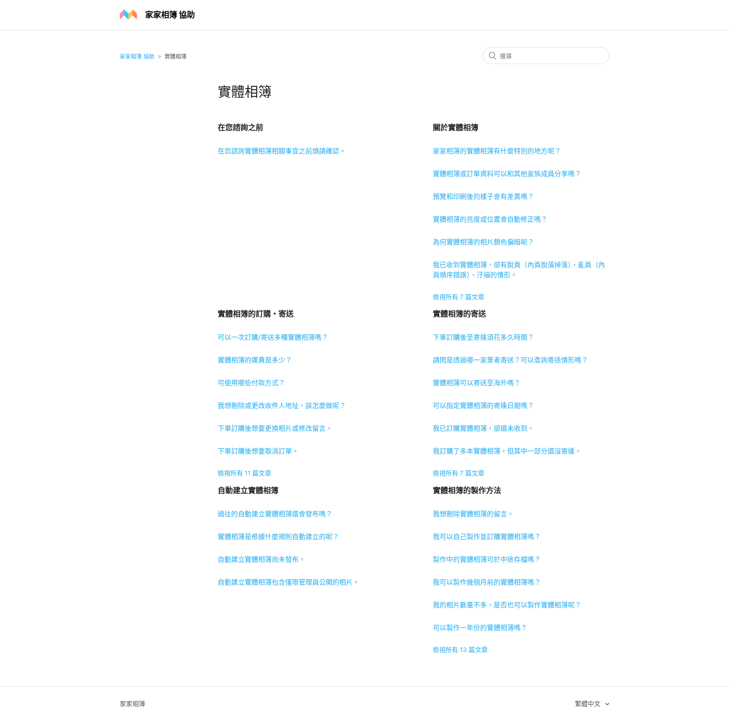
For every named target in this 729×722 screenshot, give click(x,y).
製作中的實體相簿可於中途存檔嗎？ (487, 559)
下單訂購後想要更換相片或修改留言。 (275, 428)
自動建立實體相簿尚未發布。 (261, 559)
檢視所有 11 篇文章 (244, 473)
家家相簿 (132, 704)
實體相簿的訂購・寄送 (256, 313)
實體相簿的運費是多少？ (255, 360)
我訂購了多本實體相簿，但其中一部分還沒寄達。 (507, 451)
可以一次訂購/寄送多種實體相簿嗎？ (273, 337)
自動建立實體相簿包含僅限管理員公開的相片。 (288, 582)
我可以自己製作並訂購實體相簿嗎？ (487, 536)
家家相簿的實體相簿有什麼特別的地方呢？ (497, 151)
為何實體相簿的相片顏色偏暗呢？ (483, 242)
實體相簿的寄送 (459, 313)
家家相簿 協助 (137, 56)
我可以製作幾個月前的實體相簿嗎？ (487, 582)
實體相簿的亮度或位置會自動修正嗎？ (490, 219)
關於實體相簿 (455, 127)
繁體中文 (588, 704)
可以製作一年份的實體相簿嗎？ (480, 627)
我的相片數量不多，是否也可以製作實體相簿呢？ (507, 605)
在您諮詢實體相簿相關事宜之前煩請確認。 (282, 151)
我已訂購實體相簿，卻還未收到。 (483, 428)
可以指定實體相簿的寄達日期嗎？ (483, 405)
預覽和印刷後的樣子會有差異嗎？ (483, 196)
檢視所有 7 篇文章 (458, 297)
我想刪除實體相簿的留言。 (473, 514)
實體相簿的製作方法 (467, 490)
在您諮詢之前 (240, 127)
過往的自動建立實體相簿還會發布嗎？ (275, 514)
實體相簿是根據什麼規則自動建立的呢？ (278, 536)
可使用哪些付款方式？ (251, 382)
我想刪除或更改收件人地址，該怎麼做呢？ (282, 405)
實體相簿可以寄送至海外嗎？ (477, 382)
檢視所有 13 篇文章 (460, 650)
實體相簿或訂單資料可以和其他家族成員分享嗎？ (507, 173)
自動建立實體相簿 (248, 490)
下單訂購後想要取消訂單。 (258, 451)
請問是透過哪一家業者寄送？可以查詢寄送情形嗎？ (510, 360)
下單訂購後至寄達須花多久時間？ (483, 337)
